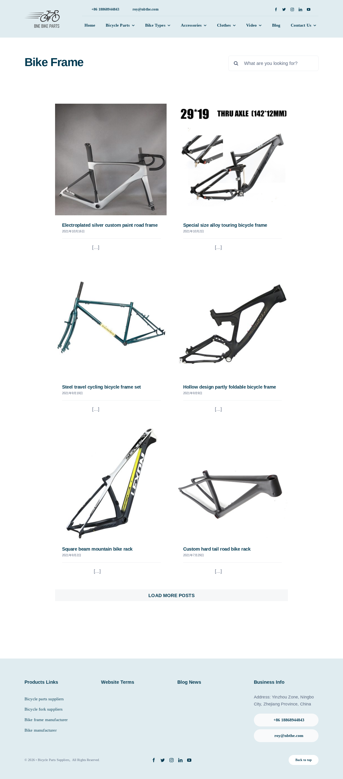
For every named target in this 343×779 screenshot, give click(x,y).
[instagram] (292, 9)
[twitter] (284, 9)
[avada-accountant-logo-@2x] (42, 9)
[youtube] (308, 9)
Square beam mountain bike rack (97, 549)
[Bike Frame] (111, 159)
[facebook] (276, 9)
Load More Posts (171, 595)
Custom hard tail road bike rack (217, 549)
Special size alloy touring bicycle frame (225, 225)
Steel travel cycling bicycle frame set (101, 387)
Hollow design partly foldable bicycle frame (229, 387)
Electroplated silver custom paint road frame (110, 225)
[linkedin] (300, 9)
